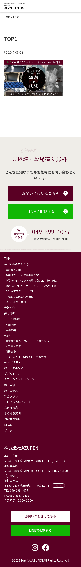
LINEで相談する (40, 211)
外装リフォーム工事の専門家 (22, 275)
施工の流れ (11, 391)
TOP (7, 258)
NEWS (8, 425)
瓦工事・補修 (13, 346)
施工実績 (9, 385)
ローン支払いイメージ (18, 402)
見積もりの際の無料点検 (20, 297)
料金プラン (11, 396)
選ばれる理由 (13, 270)
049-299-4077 (51, 231)
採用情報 (9, 313)
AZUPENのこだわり (16, 264)
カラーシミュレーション (19, 379)
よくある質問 (12, 413)
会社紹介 (9, 308)
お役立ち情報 (12, 419)
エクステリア (13, 362)
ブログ (8, 430)
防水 (8, 335)
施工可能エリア (13, 368)
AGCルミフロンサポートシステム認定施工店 (31, 286)
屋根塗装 (11, 330)
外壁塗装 (11, 324)
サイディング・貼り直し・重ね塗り (26, 357)
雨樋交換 (11, 351)
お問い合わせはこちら (40, 193)
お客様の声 (11, 407)
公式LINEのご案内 (16, 302)
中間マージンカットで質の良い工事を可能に (31, 280)
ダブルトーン (12, 374)
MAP (58, 461)
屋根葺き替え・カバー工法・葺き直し (27, 341)
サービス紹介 (12, 319)
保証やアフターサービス (20, 291)
